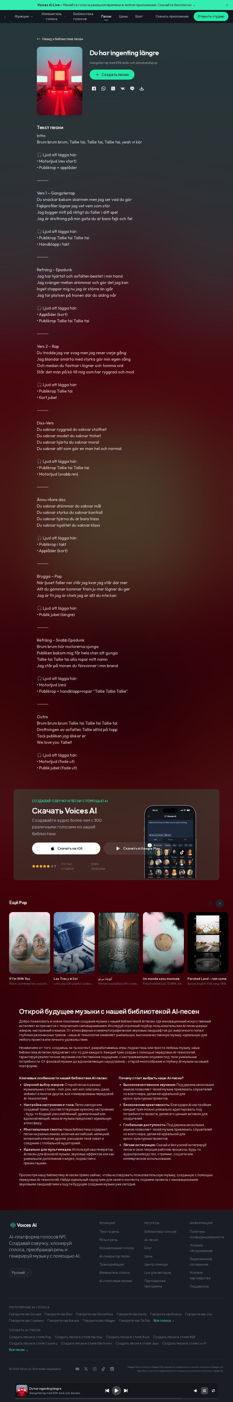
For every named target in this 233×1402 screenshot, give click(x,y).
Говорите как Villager (99, 1321)
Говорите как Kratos (166, 1314)
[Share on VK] (122, 88)
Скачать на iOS (70, 848)
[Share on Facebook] (94, 88)
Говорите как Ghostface (94, 1314)
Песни (106, 16)
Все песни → (18, 1350)
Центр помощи (156, 1264)
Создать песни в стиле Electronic (86, 1343)
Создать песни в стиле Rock (127, 1337)
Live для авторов (157, 1273)
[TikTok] (103, 1369)
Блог (139, 16)
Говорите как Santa (132, 1314)
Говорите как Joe (198, 1314)
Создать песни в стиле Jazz (137, 1343)
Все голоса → (164, 1321)
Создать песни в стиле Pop (30, 1337)
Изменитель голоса (52, 16)
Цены (123, 16)
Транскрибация (111, 1264)
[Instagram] (95, 1369)
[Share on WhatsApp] (103, 88)
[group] (116, 1398)
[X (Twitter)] (86, 1369)
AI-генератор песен (114, 1256)
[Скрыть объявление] (227, 5)
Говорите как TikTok (134, 1321)
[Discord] (77, 1369)
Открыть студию (211, 16)
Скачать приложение (172, 16)
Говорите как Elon (58, 1314)
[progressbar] (116, 1398)
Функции (22, 16)
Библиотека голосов (83, 16)
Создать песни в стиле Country (33, 1343)
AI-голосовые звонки (115, 1281)
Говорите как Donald (25, 1314)
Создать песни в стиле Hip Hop (78, 1337)
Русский (18, 1273)
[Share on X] (113, 88)
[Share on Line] (132, 88)
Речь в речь (108, 1240)
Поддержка (199, 1286)
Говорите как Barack (63, 1321)
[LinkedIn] (112, 1369)
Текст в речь (109, 1232)
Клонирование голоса (116, 1248)
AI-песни (151, 1240)
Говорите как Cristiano (26, 1321)
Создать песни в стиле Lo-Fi (184, 1343)
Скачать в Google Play (141, 848)
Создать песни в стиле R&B (174, 1337)
